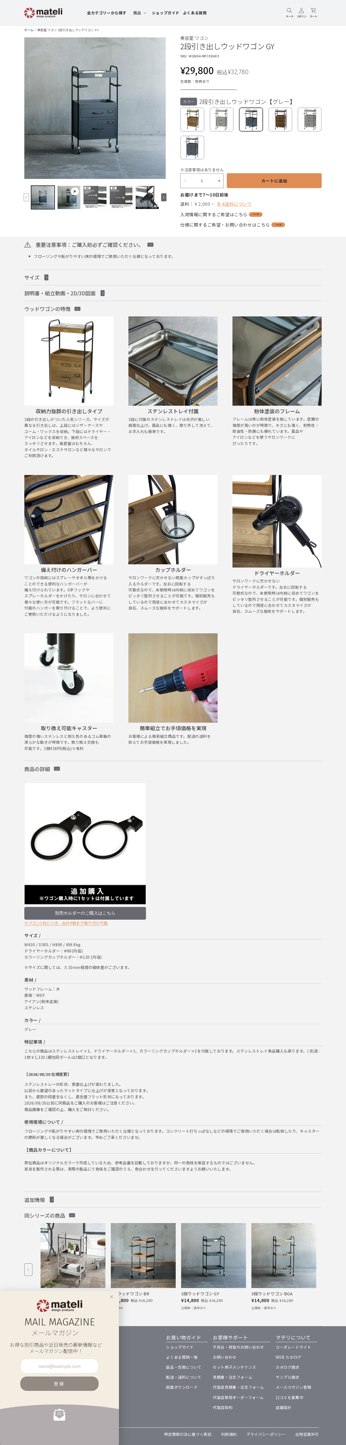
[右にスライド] (164, 197)
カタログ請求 (288, 1367)
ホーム (29, 29)
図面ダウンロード (182, 1387)
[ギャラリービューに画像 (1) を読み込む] (43, 197)
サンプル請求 (288, 1377)
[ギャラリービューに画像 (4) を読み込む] (147, 197)
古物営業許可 (307, 1434)
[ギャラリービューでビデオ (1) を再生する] (69, 197)
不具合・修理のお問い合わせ (238, 1347)
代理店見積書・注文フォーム (238, 1387)
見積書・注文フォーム (232, 1377)
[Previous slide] (28, 1269)
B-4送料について (234, 204)
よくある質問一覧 (182, 1357)
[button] (139, 12)
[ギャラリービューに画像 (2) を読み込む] (95, 197)
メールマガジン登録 (293, 1387)
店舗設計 (283, 1407)
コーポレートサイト (293, 1347)
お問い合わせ (225, 1357)
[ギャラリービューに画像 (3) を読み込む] (121, 197)
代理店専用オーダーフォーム (238, 1397)
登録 (59, 1383)
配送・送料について (183, 1377)
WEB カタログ (288, 1357)
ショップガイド (180, 1347)
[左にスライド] (26, 197)
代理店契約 (222, 1407)
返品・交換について (183, 1367)
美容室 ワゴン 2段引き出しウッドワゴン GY (68, 29)
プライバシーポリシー (266, 1434)
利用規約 (229, 1434)
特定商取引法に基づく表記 (187, 1434)
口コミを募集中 (289, 1397)
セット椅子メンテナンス (234, 1367)
